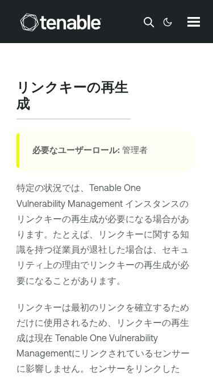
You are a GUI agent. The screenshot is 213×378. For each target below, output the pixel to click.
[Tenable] (60, 22)
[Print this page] (40, 105)
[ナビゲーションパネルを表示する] (193, 21)
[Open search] (148, 22)
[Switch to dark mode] (167, 22)
